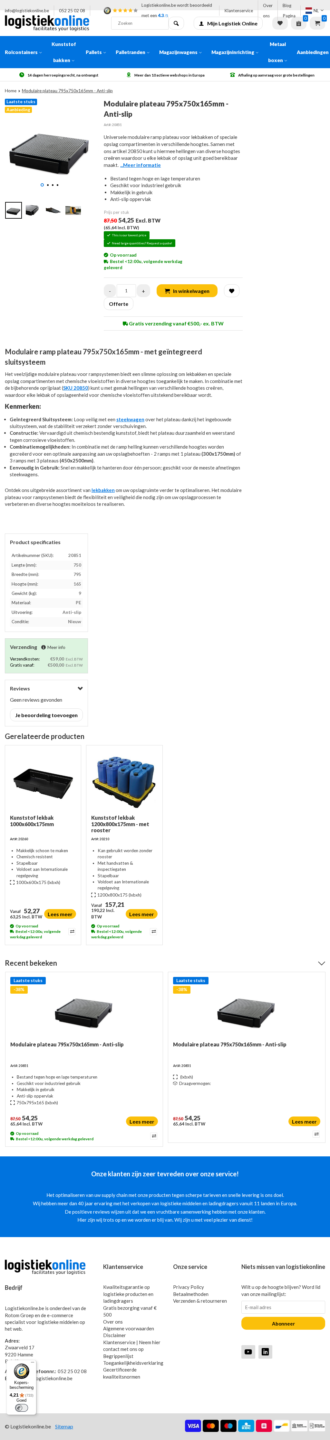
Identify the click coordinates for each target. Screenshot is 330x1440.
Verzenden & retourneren (200, 1301)
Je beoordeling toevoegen (46, 715)
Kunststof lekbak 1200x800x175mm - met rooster (120, 824)
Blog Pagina (289, 10)
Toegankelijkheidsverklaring (133, 1363)
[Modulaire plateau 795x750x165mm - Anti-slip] (84, 1009)
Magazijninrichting (232, 52)
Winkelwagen (317, 23)
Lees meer (60, 914)
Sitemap (64, 1426)
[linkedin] (265, 1351)
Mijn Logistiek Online (232, 23)
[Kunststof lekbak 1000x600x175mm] (43, 782)
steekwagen (130, 419)
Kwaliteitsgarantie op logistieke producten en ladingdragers (128, 1294)
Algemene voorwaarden (128, 1328)
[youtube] (248, 1351)
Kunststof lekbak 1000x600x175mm (32, 821)
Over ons (268, 10)
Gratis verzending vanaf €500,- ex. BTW (176, 323)
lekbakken (103, 490)
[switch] (21, 1408)
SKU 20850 (75, 388)
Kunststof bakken (64, 52)
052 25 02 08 (72, 10)
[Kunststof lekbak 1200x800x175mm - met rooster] (124, 782)
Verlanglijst (280, 23)
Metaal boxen (277, 52)
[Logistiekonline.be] (53, 23)
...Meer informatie (140, 165)
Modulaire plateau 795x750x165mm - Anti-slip (67, 1044)
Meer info (56, 647)
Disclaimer (114, 1335)
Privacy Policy (188, 1287)
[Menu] (32, 1364)
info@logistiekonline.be (27, 10)
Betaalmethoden (191, 1294)
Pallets (94, 52)
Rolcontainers (21, 52)
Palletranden (130, 52)
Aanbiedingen (313, 52)
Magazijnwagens (178, 52)
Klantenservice (238, 10)
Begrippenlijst (118, 1356)
